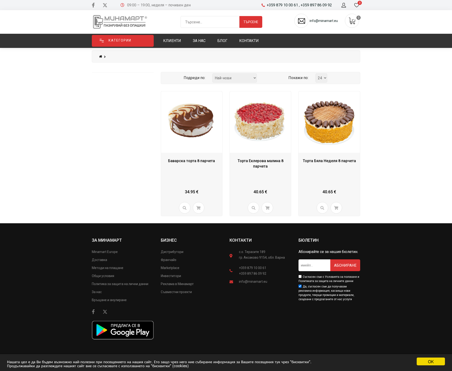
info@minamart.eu (253, 281)
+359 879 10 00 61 (252, 268)
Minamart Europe (105, 252)
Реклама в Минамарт (177, 284)
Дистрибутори (172, 252)
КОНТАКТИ (241, 240)
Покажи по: (298, 78)
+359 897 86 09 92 (252, 273)
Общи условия (103, 276)
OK (431, 361)
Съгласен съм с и (329, 279)
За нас (97, 292)
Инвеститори (171, 276)
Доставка (99, 260)
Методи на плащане (107, 268)
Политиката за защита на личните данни (326, 281)
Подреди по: (194, 78)
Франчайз (168, 260)
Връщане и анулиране (109, 300)
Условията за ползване (341, 276)
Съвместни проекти (176, 292)
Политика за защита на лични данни (120, 284)
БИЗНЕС (169, 240)
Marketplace (170, 268)
